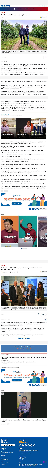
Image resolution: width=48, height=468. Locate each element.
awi (2, 190)
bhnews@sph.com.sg (25, 451)
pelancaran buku (10, 367)
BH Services (3, 455)
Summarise (5, 272)
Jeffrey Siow (17, 367)
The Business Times (22, 457)
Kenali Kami (3, 449)
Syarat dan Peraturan (5, 451)
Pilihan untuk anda (5, 114)
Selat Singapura (4, 367)
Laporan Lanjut (24, 338)
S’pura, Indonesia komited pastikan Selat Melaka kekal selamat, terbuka (18, 362)
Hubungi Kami (3, 448)
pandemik (5, 190)
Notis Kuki (3, 453)
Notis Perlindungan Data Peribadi (7, 452)
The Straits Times (22, 456)
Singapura (3, 12)
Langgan (2, 457)
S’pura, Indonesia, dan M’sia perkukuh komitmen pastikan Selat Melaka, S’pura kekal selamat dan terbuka (23, 358)
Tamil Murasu (21, 460)
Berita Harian (21, 459)
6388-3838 (3, 464)
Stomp (20, 462)
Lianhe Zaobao (21, 458)
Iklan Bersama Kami (4, 459)
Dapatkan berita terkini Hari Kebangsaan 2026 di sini (25, 8)
